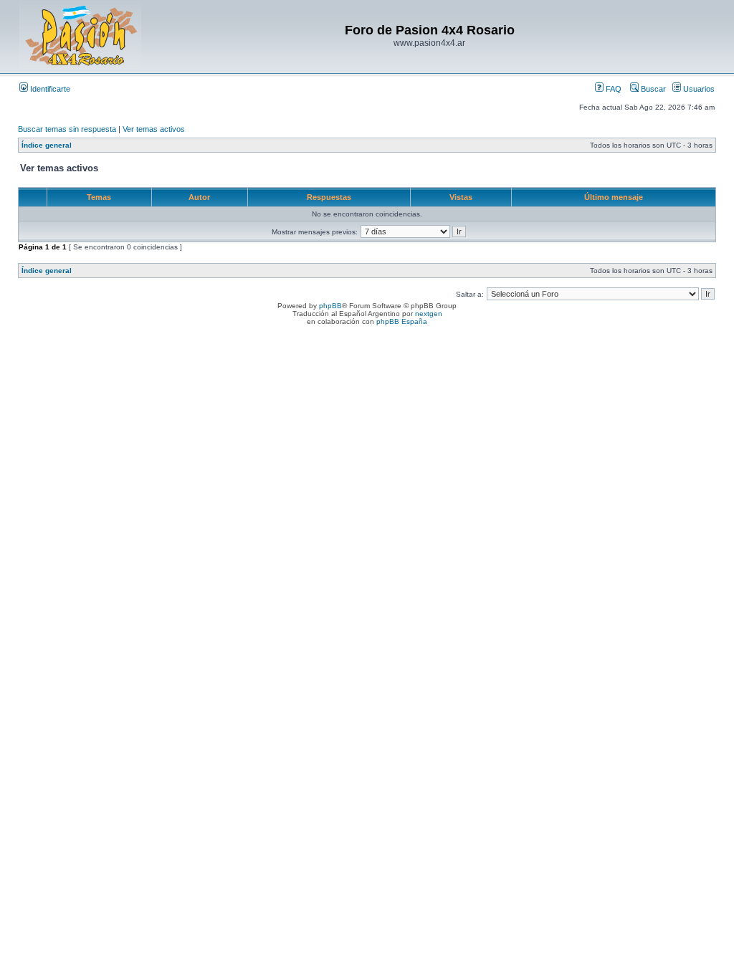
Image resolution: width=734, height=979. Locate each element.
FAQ (612, 89)
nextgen (428, 313)
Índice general (47, 145)
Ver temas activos (154, 129)
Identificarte (49, 89)
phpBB (330, 306)
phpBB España (401, 321)
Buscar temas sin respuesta (67, 129)
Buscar (652, 89)
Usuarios (698, 89)
